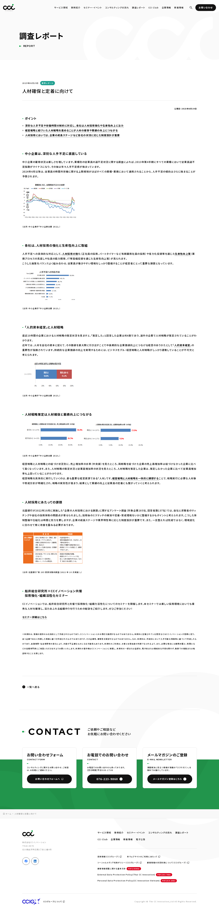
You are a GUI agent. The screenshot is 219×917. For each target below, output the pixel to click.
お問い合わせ (206, 7)
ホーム (8, 813)
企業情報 (166, 7)
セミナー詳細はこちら (34, 617)
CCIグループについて (52, 901)
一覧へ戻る (33, 687)
